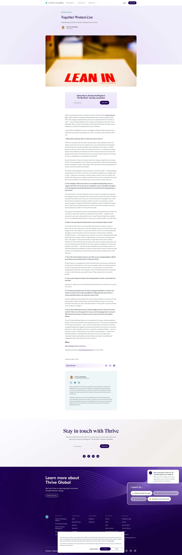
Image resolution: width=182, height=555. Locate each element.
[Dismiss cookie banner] (121, 535)
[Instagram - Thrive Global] (130, 550)
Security (124, 522)
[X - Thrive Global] (126, 550)
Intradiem (74, 531)
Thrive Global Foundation (111, 531)
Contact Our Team (52, 495)
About (106, 522)
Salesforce (75, 528)
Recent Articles (109, 528)
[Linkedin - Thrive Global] (135, 550)
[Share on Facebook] (106, 365)
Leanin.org (82, 346)
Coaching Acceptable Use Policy (128, 538)
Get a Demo (132, 2)
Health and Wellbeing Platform (60, 519)
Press (106, 525)
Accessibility (125, 534)
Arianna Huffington (72, 27)
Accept (105, 548)
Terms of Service (126, 528)
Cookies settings (94, 548)
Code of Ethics (126, 525)
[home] (55, 3)
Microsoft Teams (76, 522)
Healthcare (91, 522)
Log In (124, 2)
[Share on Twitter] (110, 365)
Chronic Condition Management (60, 527)
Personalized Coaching (61, 523)
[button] (71, 3)
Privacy (124, 531)
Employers (91, 519)
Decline (116, 548)
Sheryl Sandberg (70, 346)
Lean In (77, 346)
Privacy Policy (111, 541)
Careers (107, 519)
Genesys (74, 525)
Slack (73, 519)
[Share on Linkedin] (114, 365)
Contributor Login (126, 519)
